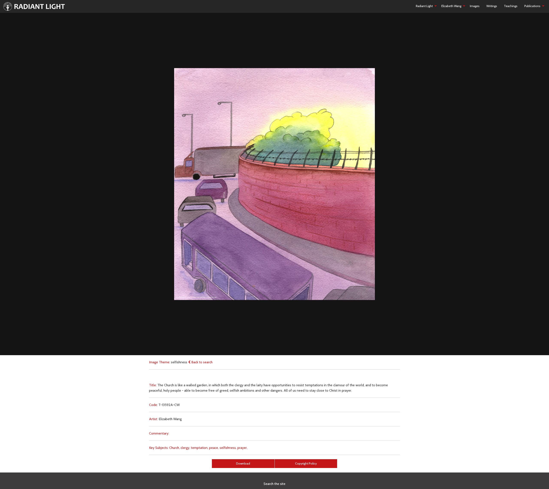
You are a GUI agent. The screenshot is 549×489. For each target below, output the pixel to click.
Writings (491, 6)
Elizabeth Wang (451, 6)
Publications (532, 6)
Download (243, 463)
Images (475, 6)
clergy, (185, 448)
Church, (174, 448)
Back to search (201, 362)
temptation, (199, 448)
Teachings (510, 6)
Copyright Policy (306, 463)
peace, (214, 448)
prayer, (242, 448)
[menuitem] (425, 6)
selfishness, (228, 448)
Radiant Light (424, 6)
